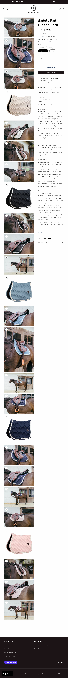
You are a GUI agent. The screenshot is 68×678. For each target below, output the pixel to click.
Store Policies (8, 649)
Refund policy (30, 673)
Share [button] (41, 232)
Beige (42, 47)
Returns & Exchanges (10, 656)
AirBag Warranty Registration (43, 645)
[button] (3, 9)
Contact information (35, 674)
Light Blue (43, 51)
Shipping (40, 36)
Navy (52, 51)
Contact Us (7, 645)
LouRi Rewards (39, 649)
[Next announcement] (65, 2)
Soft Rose (44, 55)
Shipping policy (58, 673)
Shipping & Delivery (10, 652)
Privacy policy (39, 673)
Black (50, 47)
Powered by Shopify (21, 673)
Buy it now (51, 72)
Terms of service (49, 673)
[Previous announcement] (3, 2)
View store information (47, 83)
